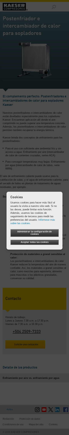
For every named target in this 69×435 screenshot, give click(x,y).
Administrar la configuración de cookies (34, 232)
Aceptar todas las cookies (34, 242)
